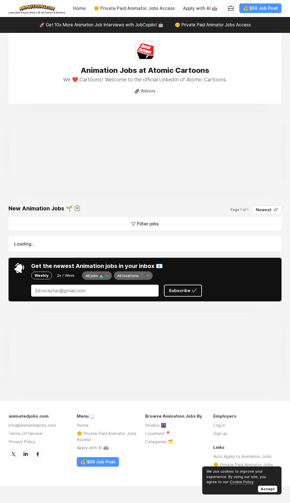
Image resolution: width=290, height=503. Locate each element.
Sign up (220, 433)
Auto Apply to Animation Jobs (242, 456)
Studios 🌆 (155, 425)
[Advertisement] (145, 152)
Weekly (42, 275)
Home (79, 8)
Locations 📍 (158, 433)
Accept (268, 489)
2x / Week (65, 275)
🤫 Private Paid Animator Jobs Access (134, 8)
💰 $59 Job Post (260, 8)
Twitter (13, 454)
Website (148, 91)
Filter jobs (148, 224)
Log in (219, 425)
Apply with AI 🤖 (200, 8)
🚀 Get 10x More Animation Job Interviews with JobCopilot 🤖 (101, 25)
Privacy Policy (21, 441)
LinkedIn (25, 454)
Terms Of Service (25, 433)
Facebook (37, 454)
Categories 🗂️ (159, 441)
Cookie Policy (241, 481)
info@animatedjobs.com (32, 425)
